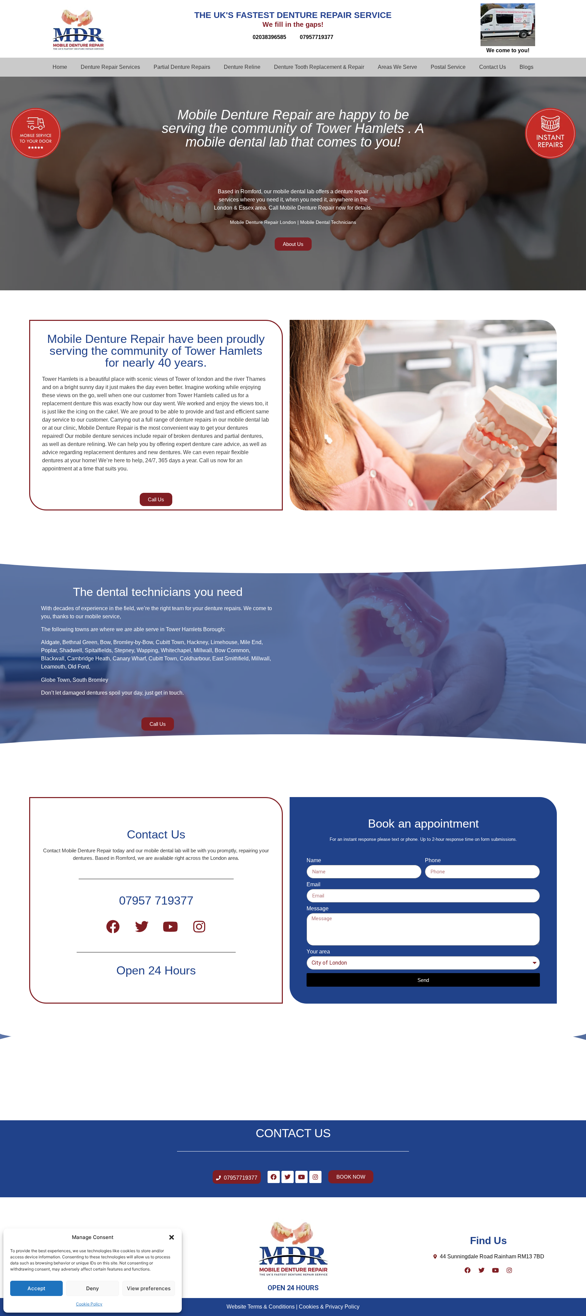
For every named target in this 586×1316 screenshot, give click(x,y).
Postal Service (448, 67)
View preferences (149, 1288)
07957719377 (316, 37)
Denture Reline (242, 67)
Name (314, 860)
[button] (171, 1237)
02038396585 (269, 37)
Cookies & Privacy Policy (329, 1307)
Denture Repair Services (110, 67)
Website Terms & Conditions (261, 1307)
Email (313, 884)
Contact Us (492, 67)
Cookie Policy (89, 1304)
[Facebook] (112, 926)
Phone (433, 860)
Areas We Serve (397, 67)
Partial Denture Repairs (182, 67)
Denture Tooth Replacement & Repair (319, 67)
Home (60, 67)
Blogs (526, 67)
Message (318, 908)
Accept (36, 1288)
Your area (318, 951)
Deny (92, 1288)
